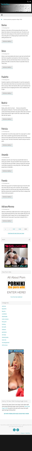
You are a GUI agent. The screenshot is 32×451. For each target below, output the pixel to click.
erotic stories (5, 319)
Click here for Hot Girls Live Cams (16, 233)
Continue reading (7, 41)
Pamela (4, 180)
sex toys (4, 334)
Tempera (23, 433)
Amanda (5, 154)
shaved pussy (5, 337)
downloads (4, 316)
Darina (4, 25)
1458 (19, 229)
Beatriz (4, 103)
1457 (14, 229)
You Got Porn (5, 4)
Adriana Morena (8, 206)
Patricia (5, 128)
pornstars (4, 332)
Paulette (5, 77)
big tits (3, 311)
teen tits (4, 340)
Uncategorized (6, 28)
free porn (4, 321)
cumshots (4, 314)
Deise (4, 51)
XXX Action (5, 345)
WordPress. (28, 433)
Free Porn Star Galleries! (16, 297)
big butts (4, 308)
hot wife (4, 327)
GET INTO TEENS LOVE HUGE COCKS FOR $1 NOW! (16, 413)
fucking (4, 324)
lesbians (4, 329)
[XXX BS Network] (30, 1)
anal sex (4, 306)
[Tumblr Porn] (28, 1)
